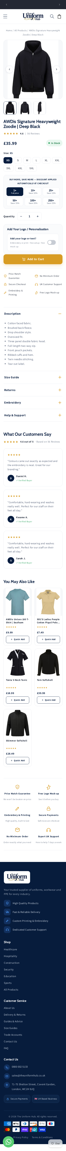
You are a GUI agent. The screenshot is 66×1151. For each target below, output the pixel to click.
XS (8, 160)
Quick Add (19, 639)
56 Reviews (33, 133)
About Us (9, 1008)
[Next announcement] (59, 4)
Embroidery (12, 402)
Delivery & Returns (15, 1014)
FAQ (6, 1048)
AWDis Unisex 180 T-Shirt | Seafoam (17, 621)
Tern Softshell (45, 680)
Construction (11, 962)
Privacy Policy (20, 1137)
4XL (20, 168)
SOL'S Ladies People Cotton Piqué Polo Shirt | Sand (48, 621)
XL (46, 160)
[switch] (51, 242)
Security (9, 969)
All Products (20, 30)
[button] (5, 16)
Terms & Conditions (42, 1137)
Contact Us (10, 1041)
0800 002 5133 (20, 1066)
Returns (9, 390)
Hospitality (10, 956)
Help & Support (15, 415)
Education (10, 976)
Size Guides (10, 1028)
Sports (8, 983)
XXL (57, 160)
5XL (32, 168)
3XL (8, 168)
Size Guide (11, 377)
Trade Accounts (13, 1034)
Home (9, 30)
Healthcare (10, 949)
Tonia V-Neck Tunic (16, 680)
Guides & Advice (13, 1021)
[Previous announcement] (6, 4)
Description (12, 314)
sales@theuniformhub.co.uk (28, 1075)
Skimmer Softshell (16, 740)
